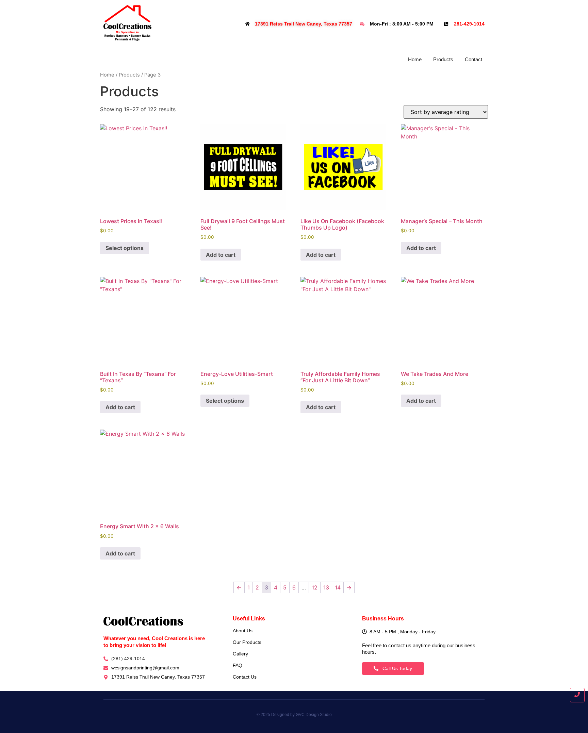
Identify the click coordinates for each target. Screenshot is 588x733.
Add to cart (220, 254)
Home (415, 59)
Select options (124, 248)
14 (338, 587)
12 (314, 587)
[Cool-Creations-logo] (127, 23)
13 (326, 587)
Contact (473, 59)
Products (443, 59)
